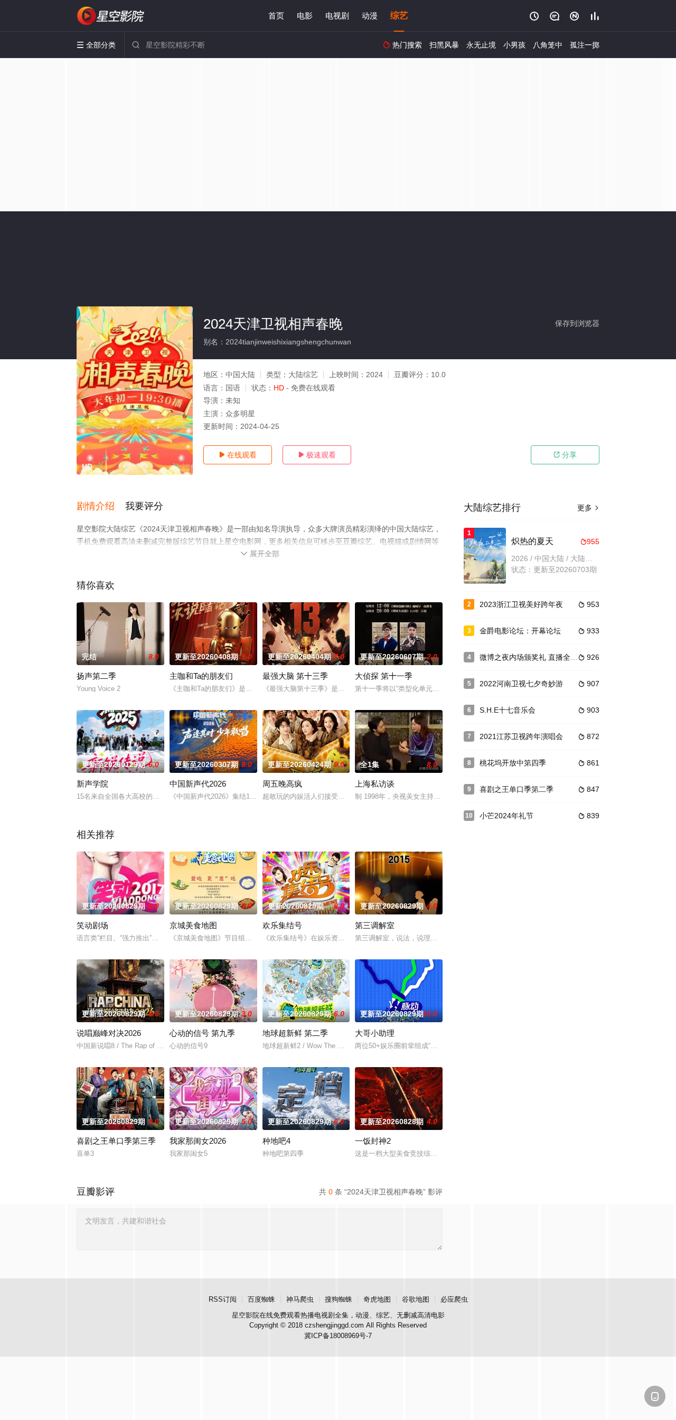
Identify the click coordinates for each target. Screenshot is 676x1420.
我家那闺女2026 (198, 1140)
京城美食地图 (193, 925)
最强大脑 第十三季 (295, 675)
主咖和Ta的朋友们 (201, 675)
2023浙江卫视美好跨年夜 (521, 604)
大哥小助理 (375, 1033)
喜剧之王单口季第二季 (516, 789)
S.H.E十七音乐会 (508, 710)
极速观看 (317, 455)
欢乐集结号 (282, 925)
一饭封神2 (373, 1140)
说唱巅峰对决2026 (109, 1033)
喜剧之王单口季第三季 (116, 1140)
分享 (565, 455)
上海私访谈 (375, 783)
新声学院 (92, 783)
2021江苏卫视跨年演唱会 (521, 736)
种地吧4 (276, 1140)
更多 (588, 507)
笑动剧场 (92, 925)
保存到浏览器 (577, 323)
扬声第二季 (96, 675)
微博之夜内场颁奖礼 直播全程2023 (537, 657)
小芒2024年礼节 (506, 815)
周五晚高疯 (282, 783)
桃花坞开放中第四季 (513, 763)
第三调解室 (375, 925)
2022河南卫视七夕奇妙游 (521, 683)
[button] (101, 506)
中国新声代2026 (198, 783)
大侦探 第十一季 (383, 675)
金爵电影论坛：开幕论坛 (520, 631)
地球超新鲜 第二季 (295, 1033)
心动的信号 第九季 (202, 1033)
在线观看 (238, 455)
